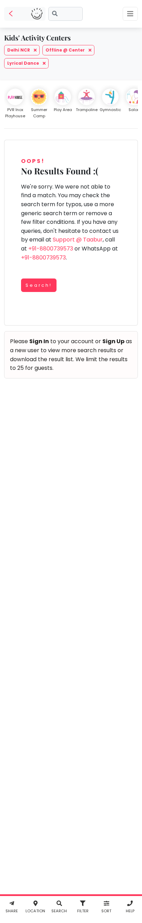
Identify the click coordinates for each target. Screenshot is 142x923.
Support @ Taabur (78, 240)
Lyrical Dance (23, 63)
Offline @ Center (65, 50)
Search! (39, 285)
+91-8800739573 (50, 249)
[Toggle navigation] (130, 14)
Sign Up (113, 341)
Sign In (39, 341)
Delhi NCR (19, 50)
